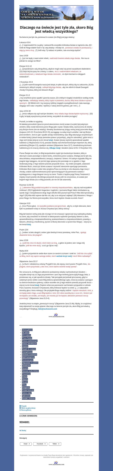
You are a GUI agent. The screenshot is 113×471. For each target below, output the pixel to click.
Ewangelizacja (27, 352)
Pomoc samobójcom (29, 343)
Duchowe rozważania (29, 354)
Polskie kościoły (28, 390)
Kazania (25, 368)
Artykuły (25, 346)
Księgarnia (26, 387)
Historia (25, 379)
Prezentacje (26, 374)
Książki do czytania (29, 349)
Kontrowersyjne (27, 360)
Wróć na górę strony (28, 408)
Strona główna (27, 330)
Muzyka (24, 382)
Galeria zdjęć (26, 393)
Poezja (24, 376)
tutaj (50, 140)
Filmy (24, 385)
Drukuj (23, 430)
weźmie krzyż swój (64, 256)
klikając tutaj (54, 148)
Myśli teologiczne (28, 357)
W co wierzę (26, 335)
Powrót (23, 406)
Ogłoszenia (26, 396)
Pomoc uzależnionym (29, 341)
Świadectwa (26, 365)
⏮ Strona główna (25, 410)
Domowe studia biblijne (30, 371)
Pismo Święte (27, 338)
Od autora (25, 332)
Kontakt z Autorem (28, 398)
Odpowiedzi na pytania (30, 363)
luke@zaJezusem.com (47, 309)
